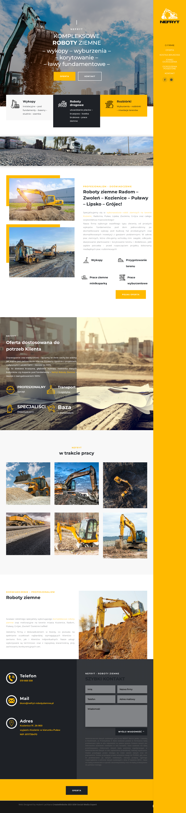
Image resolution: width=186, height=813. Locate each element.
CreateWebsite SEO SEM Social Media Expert (75, 804)
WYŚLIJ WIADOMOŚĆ (130, 731)
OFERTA (64, 76)
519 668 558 (26, 680)
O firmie (169, 45)
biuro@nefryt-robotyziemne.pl (37, 703)
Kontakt (170, 73)
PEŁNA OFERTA (131, 294)
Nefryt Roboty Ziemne (63, 372)
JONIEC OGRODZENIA (169, 61)
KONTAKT (89, 76)
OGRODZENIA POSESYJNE (169, 68)
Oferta (170, 50)
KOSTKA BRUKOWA (170, 55)
